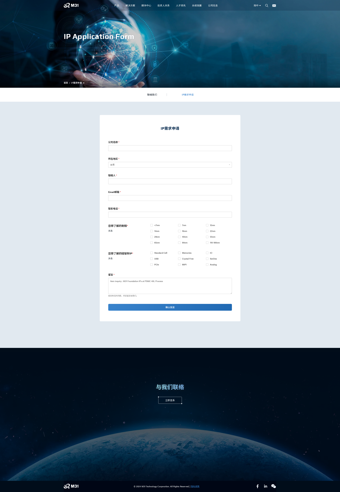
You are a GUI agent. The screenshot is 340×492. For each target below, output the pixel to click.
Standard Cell (160, 253)
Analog (213, 264)
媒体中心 (146, 5)
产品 (116, 5)
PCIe (156, 264)
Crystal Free (188, 258)
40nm (185, 236)
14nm (156, 231)
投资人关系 (164, 5)
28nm (157, 236)
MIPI (184, 264)
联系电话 (113, 208)
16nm (184, 231)
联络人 (112, 175)
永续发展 (197, 5)
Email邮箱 (114, 192)
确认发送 (170, 307)
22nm (212, 231)
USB (156, 258)
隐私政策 (195, 486)
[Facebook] (257, 486)
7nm (184, 225)
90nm (185, 242)
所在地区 (113, 158)
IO (211, 253)
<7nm (157, 225)
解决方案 (130, 5)
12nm (212, 225)
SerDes (213, 258)
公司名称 (113, 142)
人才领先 (181, 5)
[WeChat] (273, 486)
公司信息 (213, 5)
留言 (111, 274)
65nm (157, 242)
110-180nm (215, 242)
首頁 (66, 82)
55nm (212, 236)
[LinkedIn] (265, 486)
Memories (187, 253)
